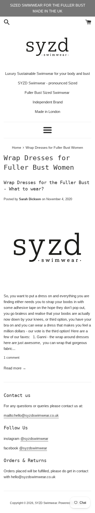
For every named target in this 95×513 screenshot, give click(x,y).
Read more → (15, 368)
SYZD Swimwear (46, 503)
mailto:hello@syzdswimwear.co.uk (31, 415)
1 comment (11, 357)
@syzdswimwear (34, 438)
